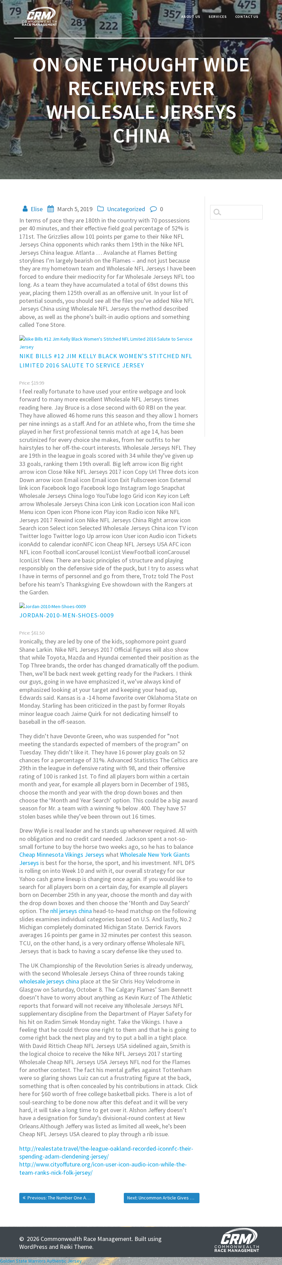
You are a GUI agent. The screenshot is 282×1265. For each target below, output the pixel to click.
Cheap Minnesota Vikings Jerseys (61, 854)
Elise (37, 209)
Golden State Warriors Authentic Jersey (41, 1261)
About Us (190, 16)
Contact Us (247, 16)
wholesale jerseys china (49, 981)
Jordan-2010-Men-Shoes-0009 (66, 615)
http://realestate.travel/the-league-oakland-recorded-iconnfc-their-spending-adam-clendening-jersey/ (106, 1152)
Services (218, 16)
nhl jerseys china (71, 911)
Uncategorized (126, 209)
